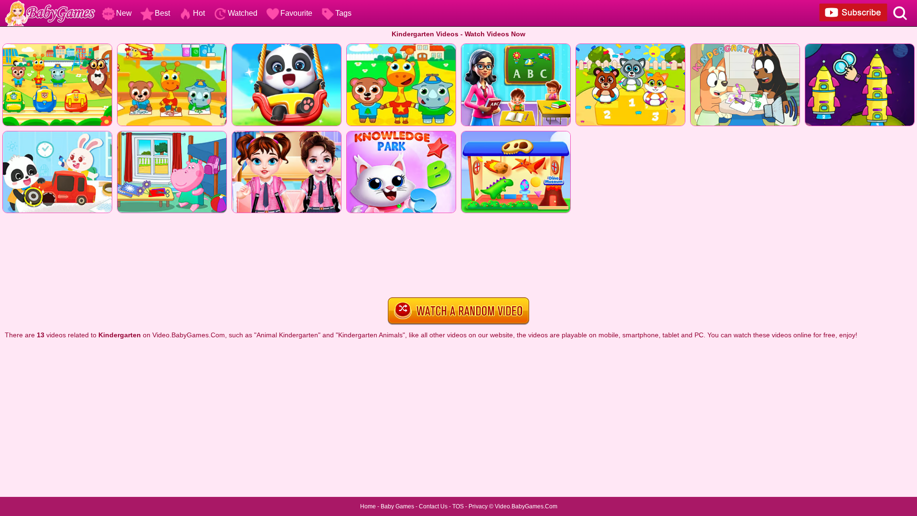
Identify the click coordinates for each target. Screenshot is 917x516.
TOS (458, 506)
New (124, 13)
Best (162, 13)
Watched (242, 13)
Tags (343, 13)
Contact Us (433, 506)
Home (368, 506)
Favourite (296, 13)
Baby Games (397, 506)
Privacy (478, 506)
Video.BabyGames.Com (526, 506)
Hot (199, 13)
